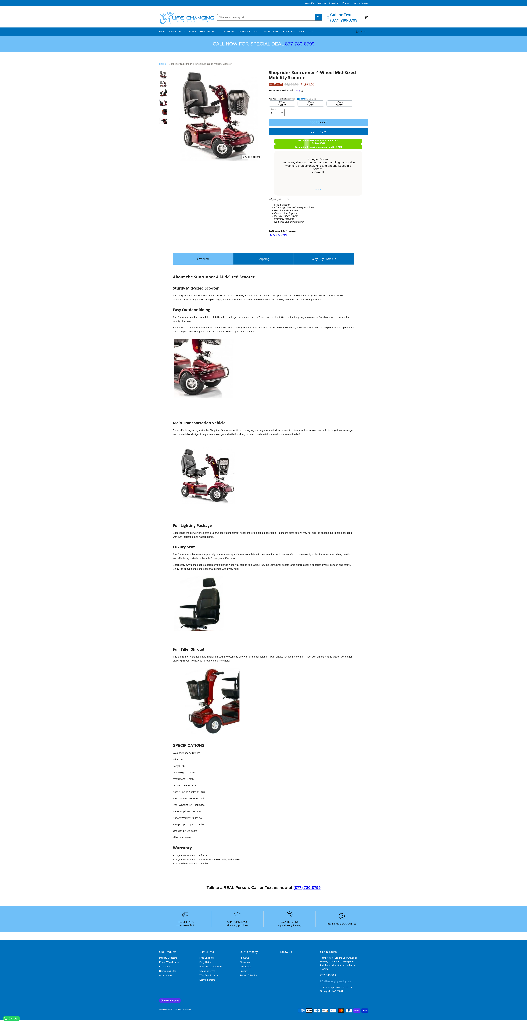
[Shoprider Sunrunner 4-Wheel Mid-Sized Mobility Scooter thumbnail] (163, 74)
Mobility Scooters (171, 31)
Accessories (271, 31)
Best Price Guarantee (210, 966)
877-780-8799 (299, 43)
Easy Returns (206, 962)
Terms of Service (360, 3)
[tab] (203, 259)
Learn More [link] (311, 99)
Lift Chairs (227, 31)
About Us (309, 3)
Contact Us (334, 3)
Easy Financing (207, 980)
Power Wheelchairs (202, 31)
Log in (362, 31)
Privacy (345, 3)
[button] (316, 189)
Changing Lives (207, 971)
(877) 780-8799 (307, 887)
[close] (50, 1010)
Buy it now (318, 131)
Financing (321, 3)
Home (162, 64)
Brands (288, 31)
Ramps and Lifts (249, 31)
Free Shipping (206, 958)
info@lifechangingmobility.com (335, 981)
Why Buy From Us (208, 975)
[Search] (318, 17)
